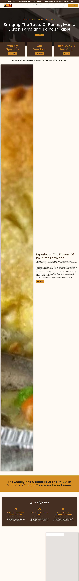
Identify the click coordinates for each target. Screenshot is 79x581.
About (28, 4)
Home (22, 4)
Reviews (55, 4)
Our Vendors (47, 4)
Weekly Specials (37, 4)
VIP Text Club (62, 4)
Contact (62, 7)
